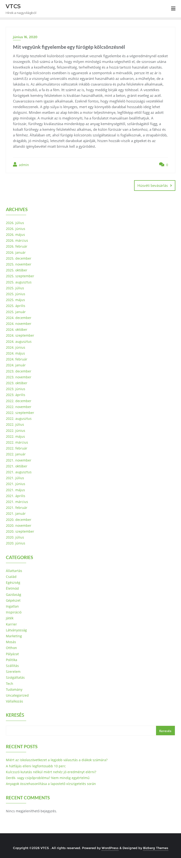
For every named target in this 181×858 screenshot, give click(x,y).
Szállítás (12, 665)
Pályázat (12, 654)
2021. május (15, 490)
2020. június (15, 543)
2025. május (15, 300)
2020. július (15, 537)
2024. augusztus (19, 341)
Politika (11, 660)
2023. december (18, 371)
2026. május (15, 234)
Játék (9, 618)
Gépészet (13, 600)
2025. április (15, 305)
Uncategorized (17, 695)
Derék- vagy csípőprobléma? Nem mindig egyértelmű (48, 778)
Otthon (11, 648)
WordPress (110, 848)
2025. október (16, 270)
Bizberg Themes (155, 848)
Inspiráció (13, 612)
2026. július (15, 223)
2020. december (18, 519)
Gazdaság (13, 594)
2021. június (15, 484)
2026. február (16, 246)
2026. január (16, 252)
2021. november (18, 460)
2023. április (15, 394)
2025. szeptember (20, 276)
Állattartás (14, 570)
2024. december (18, 317)
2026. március (17, 240)
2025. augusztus (19, 282)
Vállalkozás (14, 701)
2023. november (18, 377)
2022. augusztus (19, 418)
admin (23, 165)
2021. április (15, 496)
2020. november (18, 525)
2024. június (15, 347)
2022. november (18, 406)
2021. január (16, 513)
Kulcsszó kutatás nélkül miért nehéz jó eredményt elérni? (51, 772)
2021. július (15, 478)
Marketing (14, 636)
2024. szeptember (20, 335)
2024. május (15, 353)
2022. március (17, 442)
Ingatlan (12, 606)
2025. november (18, 264)
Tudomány (14, 689)
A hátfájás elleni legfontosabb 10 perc (36, 766)
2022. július (15, 424)
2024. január (16, 365)
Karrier (11, 624)
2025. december (18, 258)
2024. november (18, 323)
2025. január (16, 312)
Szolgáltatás (15, 677)
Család (11, 576)
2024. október (16, 329)
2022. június (15, 430)
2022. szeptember (20, 412)
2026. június (15, 228)
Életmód (12, 588)
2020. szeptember (20, 531)
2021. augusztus (19, 472)
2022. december (18, 401)
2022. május (15, 436)
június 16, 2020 (25, 37)
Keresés (15, 715)
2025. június (15, 294)
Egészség (13, 582)
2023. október (16, 383)
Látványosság (16, 630)
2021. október (16, 466)
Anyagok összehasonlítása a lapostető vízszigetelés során (51, 783)
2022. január (16, 454)
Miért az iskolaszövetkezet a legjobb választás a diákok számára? (56, 760)
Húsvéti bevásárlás (152, 185)
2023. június (15, 389)
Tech (9, 683)
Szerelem (13, 671)
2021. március (17, 501)
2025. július (15, 288)
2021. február (16, 507)
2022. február (16, 448)
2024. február (16, 359)
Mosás (11, 642)
